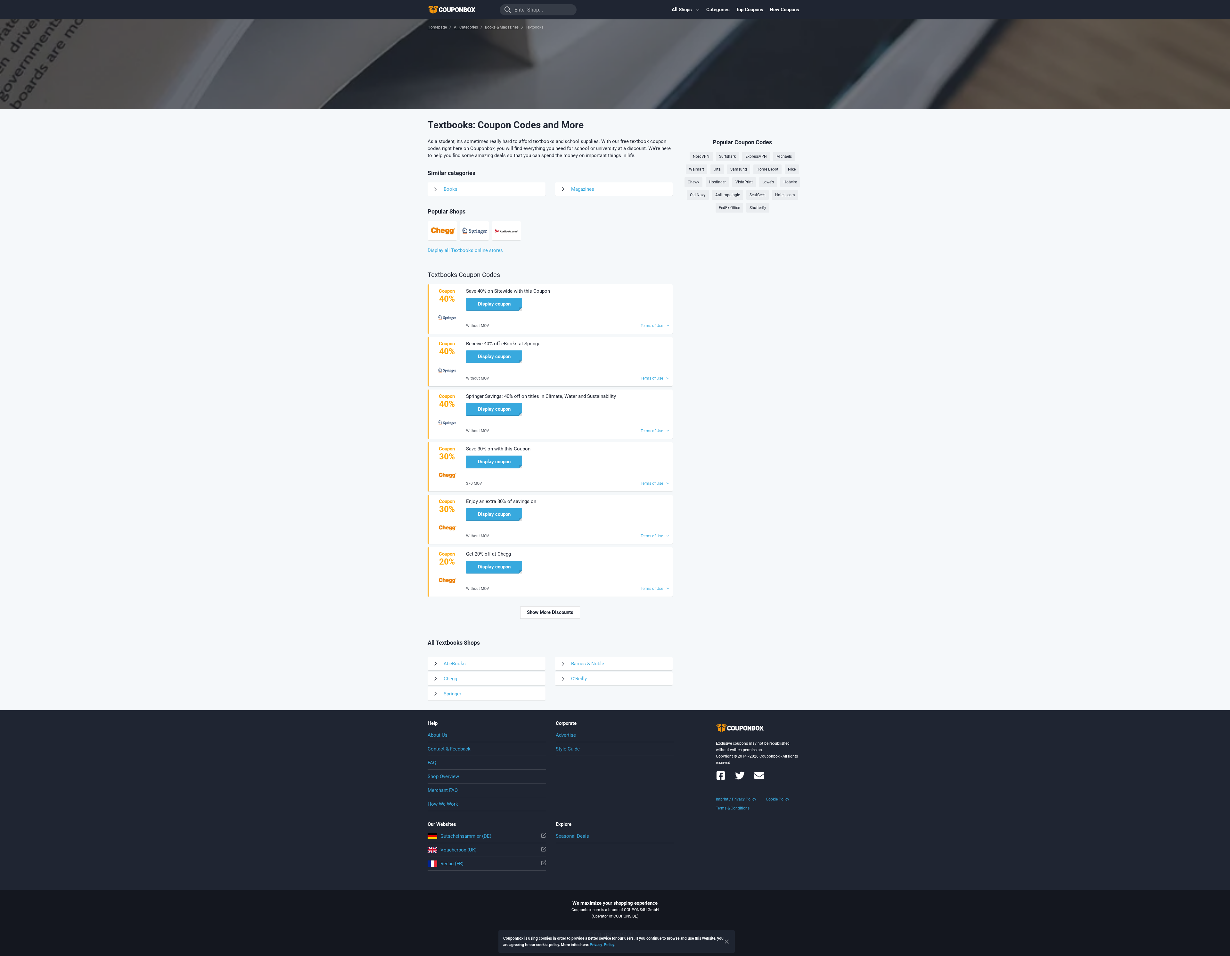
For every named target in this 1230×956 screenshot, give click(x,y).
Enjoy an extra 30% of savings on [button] (501, 501)
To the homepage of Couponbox (460, 10)
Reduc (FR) (451, 864)
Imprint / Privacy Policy (736, 799)
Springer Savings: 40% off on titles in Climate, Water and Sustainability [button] (541, 396)
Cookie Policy (777, 799)
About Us (437, 735)
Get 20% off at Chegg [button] (488, 554)
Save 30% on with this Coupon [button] (498, 449)
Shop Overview (443, 776)
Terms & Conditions (733, 808)
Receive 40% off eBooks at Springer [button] (504, 344)
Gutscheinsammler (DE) (465, 836)
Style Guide (568, 749)
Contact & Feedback (449, 749)
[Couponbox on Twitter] (740, 778)
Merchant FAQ (443, 790)
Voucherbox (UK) (458, 850)
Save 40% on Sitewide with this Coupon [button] (508, 291)
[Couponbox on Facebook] (721, 778)
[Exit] (727, 941)
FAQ (432, 763)
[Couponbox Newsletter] (759, 778)
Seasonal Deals (572, 836)
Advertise (566, 735)
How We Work (443, 804)
